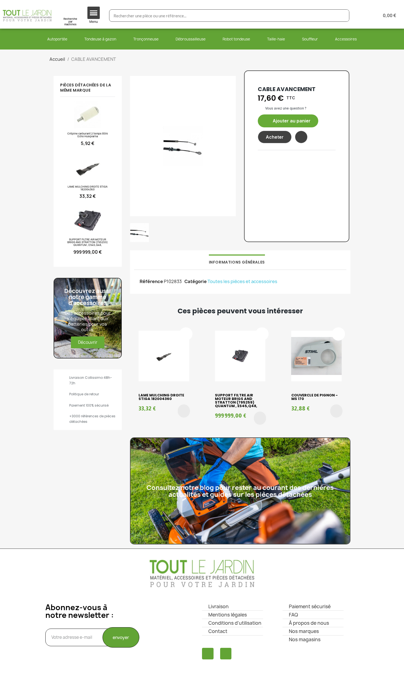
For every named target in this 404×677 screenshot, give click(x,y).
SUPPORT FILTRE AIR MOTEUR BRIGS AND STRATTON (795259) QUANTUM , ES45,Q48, (236, 401)
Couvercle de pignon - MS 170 (314, 397)
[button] (288, 120)
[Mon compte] (362, 15)
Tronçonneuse (146, 39)
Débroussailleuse (191, 39)
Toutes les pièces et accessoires (242, 281)
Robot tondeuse (236, 39)
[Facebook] (208, 653)
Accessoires (346, 39)
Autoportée (57, 39)
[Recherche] (343, 15)
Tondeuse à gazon (100, 39)
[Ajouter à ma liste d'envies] (301, 137)
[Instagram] (226, 653)
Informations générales (237, 262)
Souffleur (310, 39)
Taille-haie (276, 39)
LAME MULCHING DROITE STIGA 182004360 (161, 397)
